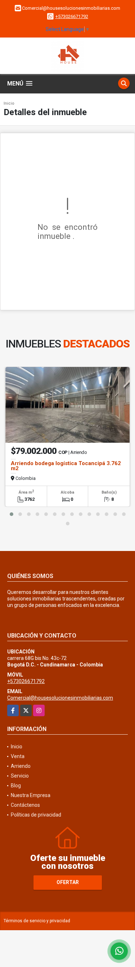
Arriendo (21, 766)
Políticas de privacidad (36, 815)
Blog (16, 785)
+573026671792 (71, 16)
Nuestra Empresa (30, 795)
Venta (17, 756)
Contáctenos (25, 805)
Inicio (9, 103)
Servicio (20, 776)
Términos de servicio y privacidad (37, 920)
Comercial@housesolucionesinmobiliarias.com (60, 698)
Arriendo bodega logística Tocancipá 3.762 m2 (66, 466)
